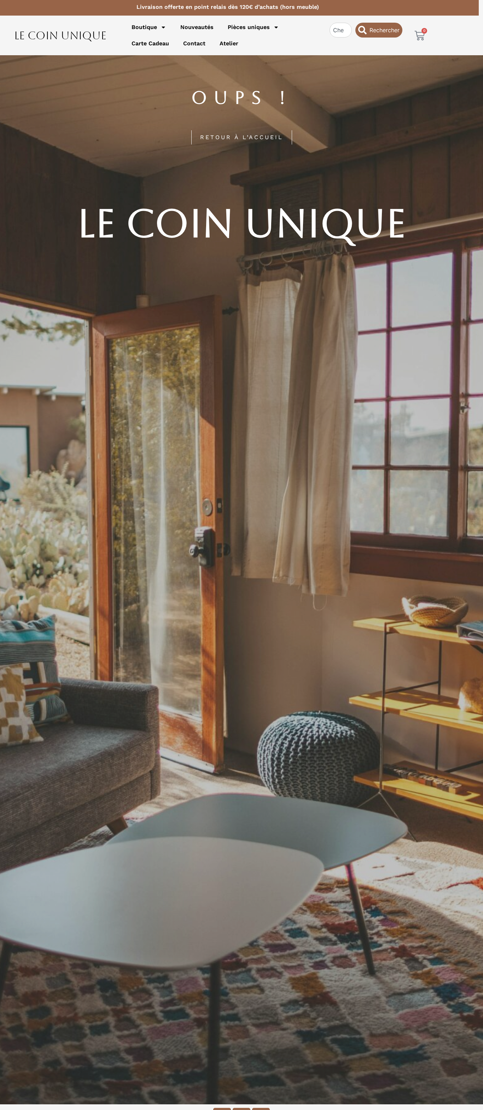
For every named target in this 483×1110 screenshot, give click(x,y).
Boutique (144, 27)
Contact (194, 43)
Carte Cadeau (150, 43)
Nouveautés (197, 27)
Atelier (229, 43)
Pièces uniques (249, 27)
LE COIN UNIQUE (60, 35)
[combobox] (341, 30)
